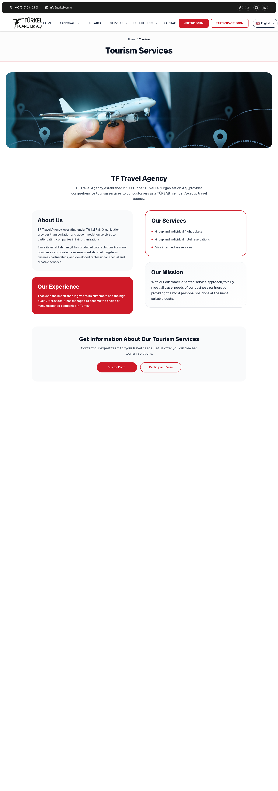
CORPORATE (68, 23)
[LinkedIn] (265, 8)
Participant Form (230, 23)
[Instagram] (256, 8)
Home (131, 39)
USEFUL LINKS (144, 23)
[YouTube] (248, 8)
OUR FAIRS (93, 23)
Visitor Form (194, 23)
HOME (47, 23)
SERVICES (117, 23)
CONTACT (171, 23)
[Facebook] (240, 8)
